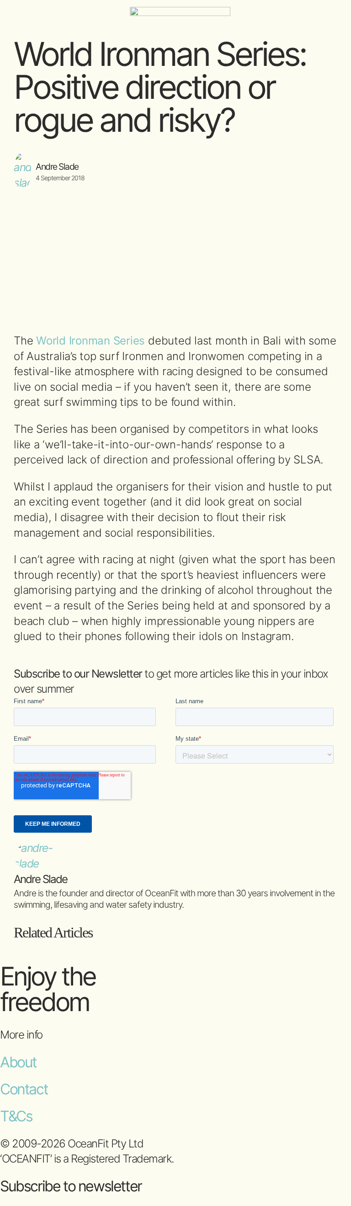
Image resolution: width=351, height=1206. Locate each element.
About (18, 1062)
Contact (24, 1089)
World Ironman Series (90, 340)
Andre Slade (57, 166)
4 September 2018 (60, 178)
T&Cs (16, 1116)
